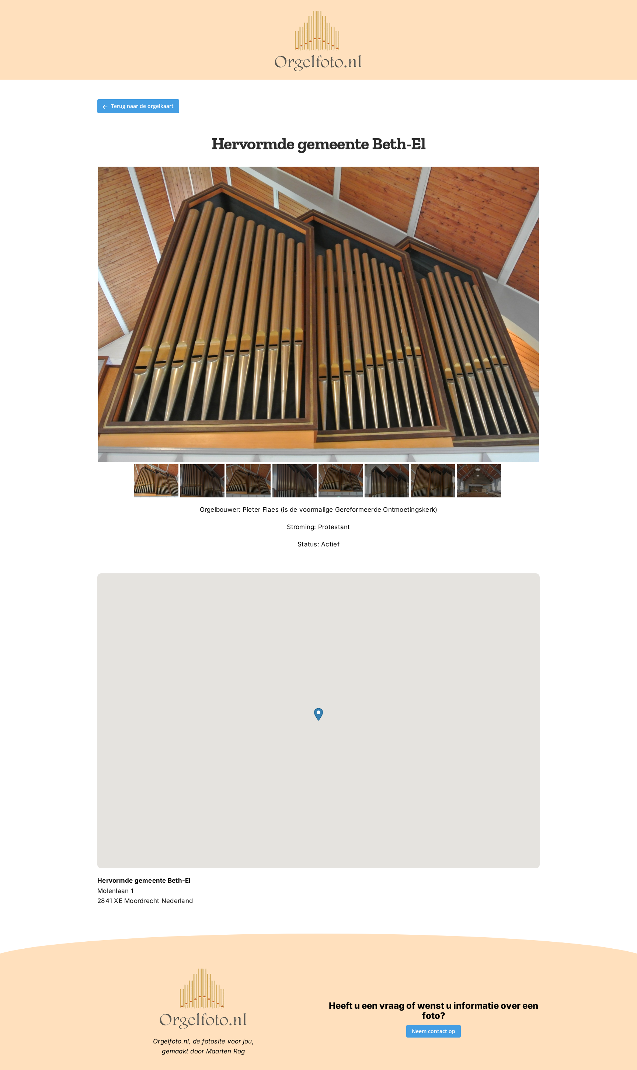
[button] (318, 714)
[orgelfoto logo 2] (318, 12)
